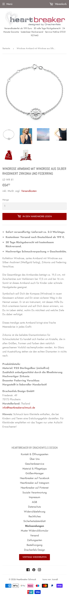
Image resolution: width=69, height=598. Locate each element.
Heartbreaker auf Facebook (34, 478)
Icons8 (55, 579)
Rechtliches (35, 516)
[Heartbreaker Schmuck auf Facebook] (28, 570)
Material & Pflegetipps (34, 468)
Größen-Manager (35, 473)
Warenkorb (60, 4)
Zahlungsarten (34, 540)
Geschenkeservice (34, 464)
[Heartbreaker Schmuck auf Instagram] (39, 570)
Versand (34, 535)
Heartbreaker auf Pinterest (34, 488)
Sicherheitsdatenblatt (34, 521)
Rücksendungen (34, 526)
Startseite (6, 48)
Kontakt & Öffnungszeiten (34, 454)
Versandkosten (29, 191)
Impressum (34, 497)
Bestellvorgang (34, 545)
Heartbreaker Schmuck (26, 579)
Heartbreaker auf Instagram (34, 483)
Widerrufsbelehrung (34, 511)
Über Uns (34, 459)
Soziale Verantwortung (34, 492)
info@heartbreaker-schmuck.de (18, 407)
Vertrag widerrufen (34, 557)
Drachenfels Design (34, 550)
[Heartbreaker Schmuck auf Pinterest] (33, 570)
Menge (5, 199)
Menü (9, 4)
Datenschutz (34, 507)
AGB (34, 502)
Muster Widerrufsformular (34, 530)
